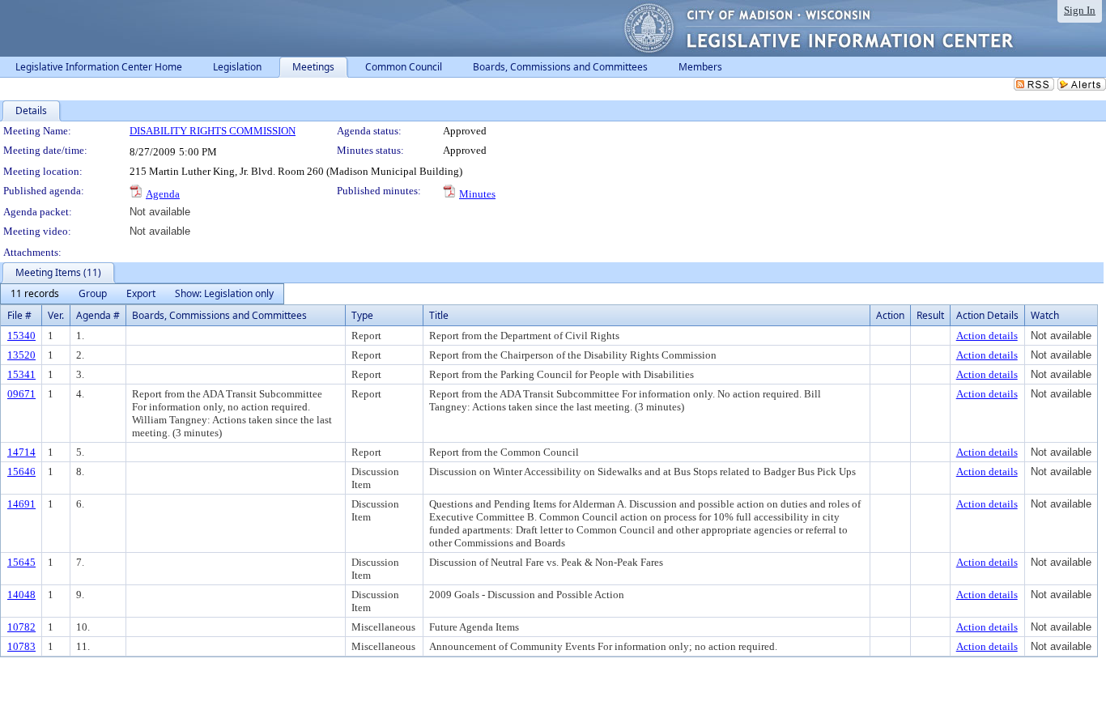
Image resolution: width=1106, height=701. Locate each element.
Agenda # (98, 315)
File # (19, 315)
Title (439, 315)
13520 (21, 355)
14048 (21, 594)
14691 (21, 504)
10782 (21, 627)
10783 (21, 646)
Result (930, 315)
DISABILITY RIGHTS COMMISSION (213, 131)
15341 (21, 374)
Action (890, 315)
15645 (21, 562)
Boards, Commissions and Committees (219, 315)
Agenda (163, 194)
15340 (21, 335)
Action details (987, 335)
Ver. (56, 315)
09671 (21, 394)
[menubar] (142, 293)
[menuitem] (35, 294)
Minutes (477, 194)
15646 (21, 471)
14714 (21, 452)
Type (362, 315)
